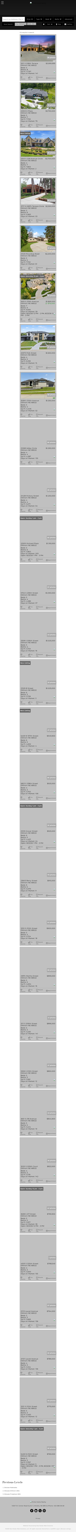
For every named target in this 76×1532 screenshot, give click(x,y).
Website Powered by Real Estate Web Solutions (38, 1525)
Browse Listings (66, 1529)
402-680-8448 (59, 1506)
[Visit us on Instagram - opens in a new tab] (44, 1511)
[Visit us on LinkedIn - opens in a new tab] (36, 1511)
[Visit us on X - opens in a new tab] (40, 1511)
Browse (10, 1487)
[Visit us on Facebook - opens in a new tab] (32, 1511)
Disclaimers (45, 1529)
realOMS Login (55, 1529)
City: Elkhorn (20, 24)
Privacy (38, 1518)
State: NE (30, 24)
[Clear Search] (43, 24)
